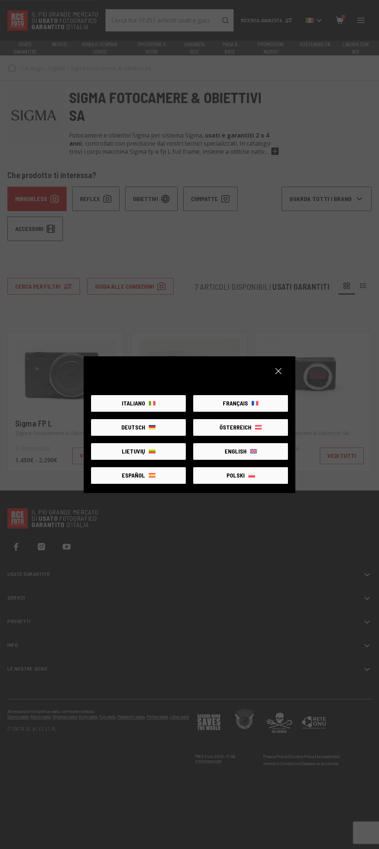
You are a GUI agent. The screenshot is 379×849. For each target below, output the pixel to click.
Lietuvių (133, 451)
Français (235, 403)
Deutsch (133, 427)
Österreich (235, 427)
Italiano (133, 403)
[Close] (278, 371)
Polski (236, 475)
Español (133, 475)
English (235, 451)
